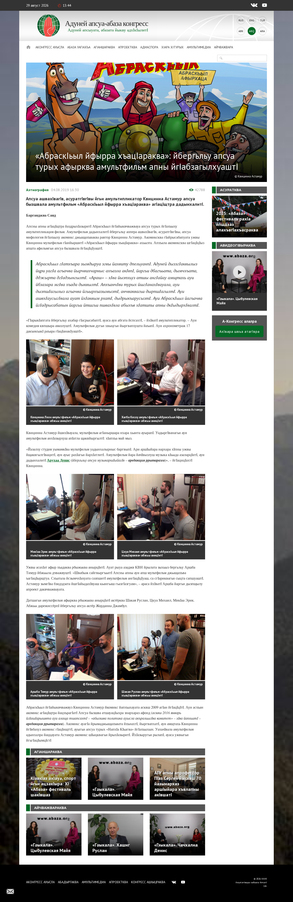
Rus (241, 20)
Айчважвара (223, 47)
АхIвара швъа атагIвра (239, 331)
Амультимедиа (199, 47)
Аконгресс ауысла (49, 47)
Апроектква (127, 47)
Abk (241, 31)
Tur (262, 20)
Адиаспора (149, 47)
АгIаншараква (104, 47)
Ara (262, 31)
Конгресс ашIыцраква (148, 882)
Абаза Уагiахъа (78, 47)
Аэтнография (37, 189)
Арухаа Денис (58, 460)
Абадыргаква (68, 882)
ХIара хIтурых (172, 47)
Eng (251, 20)
